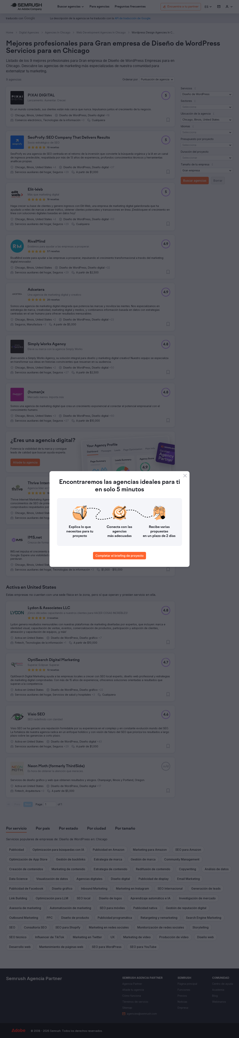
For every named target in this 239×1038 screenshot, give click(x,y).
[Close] (185, 475)
